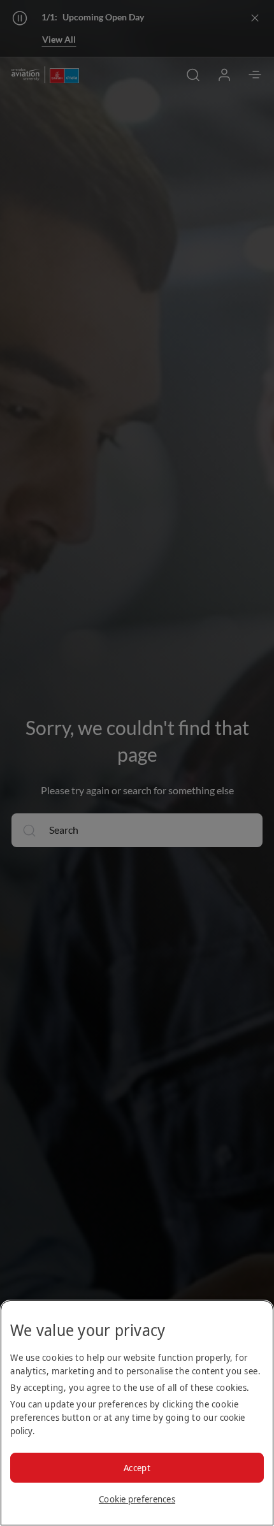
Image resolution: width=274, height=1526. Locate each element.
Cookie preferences (137, 1499)
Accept (137, 1468)
